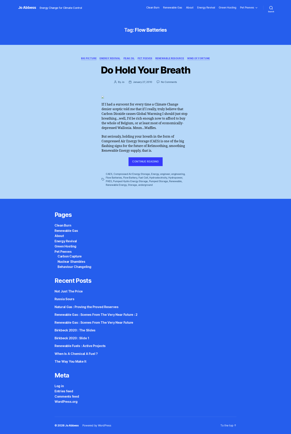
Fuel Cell (143, 177)
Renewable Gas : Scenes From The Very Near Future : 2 (96, 315)
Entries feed (64, 391)
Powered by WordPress (96, 425)
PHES (109, 181)
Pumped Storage (158, 181)
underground (145, 184)
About (190, 7)
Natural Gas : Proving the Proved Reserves (87, 307)
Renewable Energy (116, 184)
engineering (178, 173)
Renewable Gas (172, 7)
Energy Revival (206, 7)
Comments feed (67, 396)
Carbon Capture (70, 256)
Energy (155, 173)
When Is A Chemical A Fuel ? (76, 354)
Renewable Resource (169, 58)
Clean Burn (152, 7)
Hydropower (175, 177)
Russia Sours (64, 299)
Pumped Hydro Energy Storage (130, 181)
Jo (123, 81)
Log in (59, 386)
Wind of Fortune (198, 58)
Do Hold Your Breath (145, 70)
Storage (132, 184)
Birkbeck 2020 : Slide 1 (72, 338)
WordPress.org (66, 402)
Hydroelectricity (158, 177)
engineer (165, 173)
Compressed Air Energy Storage (132, 173)
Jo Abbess (27, 7)
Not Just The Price (69, 291)
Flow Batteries (114, 177)
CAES (109, 173)
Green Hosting (227, 7)
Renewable (175, 181)
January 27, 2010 (142, 81)
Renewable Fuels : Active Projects (80, 346)
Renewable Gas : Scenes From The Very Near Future (94, 322)
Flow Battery (130, 177)
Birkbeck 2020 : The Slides (75, 330)
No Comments (169, 81)
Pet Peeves (247, 7)
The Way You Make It (70, 361)
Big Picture (89, 58)
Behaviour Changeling (74, 267)
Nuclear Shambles (71, 262)
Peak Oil (129, 58)
